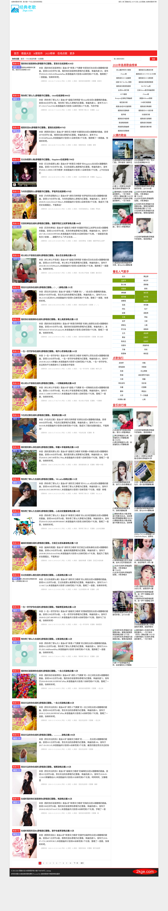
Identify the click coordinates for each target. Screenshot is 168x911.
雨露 (145, 379)
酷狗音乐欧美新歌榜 (146, 82)
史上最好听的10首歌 (123, 70)
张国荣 (146, 301)
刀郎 (145, 321)
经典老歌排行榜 (151, 2)
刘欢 (145, 349)
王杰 (123, 333)
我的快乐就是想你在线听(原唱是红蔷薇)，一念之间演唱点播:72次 (49, 671)
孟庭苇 (123, 280)
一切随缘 (99, 401)
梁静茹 (123, 301)
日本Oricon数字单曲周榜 (146, 90)
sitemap (48, 871)
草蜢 (145, 317)
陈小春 (123, 284)
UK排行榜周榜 (146, 102)
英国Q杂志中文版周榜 (123, 106)
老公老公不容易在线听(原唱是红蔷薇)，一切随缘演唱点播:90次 (48, 383)
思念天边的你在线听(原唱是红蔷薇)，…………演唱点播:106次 (48, 735)
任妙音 (146, 383)
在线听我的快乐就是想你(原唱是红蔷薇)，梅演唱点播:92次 (46, 799)
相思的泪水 (82, 145)
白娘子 (146, 337)
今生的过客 (82, 433)
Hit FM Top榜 (146, 86)
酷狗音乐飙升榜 (146, 127)
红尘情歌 (146, 371)
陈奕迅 (123, 341)
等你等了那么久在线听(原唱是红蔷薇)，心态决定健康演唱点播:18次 (50, 511)
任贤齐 (146, 341)
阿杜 (123, 309)
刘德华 (123, 345)
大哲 (123, 395)
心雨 (97, 589)
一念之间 (100, 688)
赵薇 (123, 313)
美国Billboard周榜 (145, 98)
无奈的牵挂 (82, 241)
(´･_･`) (96, 305)
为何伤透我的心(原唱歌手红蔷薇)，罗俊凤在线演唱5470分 (46, 191)
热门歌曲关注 (126, 2)
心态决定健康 (100, 529)
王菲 (123, 317)
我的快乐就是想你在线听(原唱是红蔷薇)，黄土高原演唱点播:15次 (49, 319)
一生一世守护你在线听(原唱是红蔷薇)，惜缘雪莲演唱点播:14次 (48, 607)
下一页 (76, 863)
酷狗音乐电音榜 (123, 118)
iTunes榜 (124, 74)
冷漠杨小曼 (124, 399)
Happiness (99, 177)
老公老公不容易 (84, 273)
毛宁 (145, 309)
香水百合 (99, 273)
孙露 (123, 387)
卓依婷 (146, 333)
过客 (97, 656)
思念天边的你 (83, 305)
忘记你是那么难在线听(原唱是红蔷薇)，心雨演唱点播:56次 (46, 575)
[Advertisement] (84, 32)
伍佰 (123, 305)
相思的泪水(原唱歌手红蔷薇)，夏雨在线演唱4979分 (43, 128)
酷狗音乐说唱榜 (146, 118)
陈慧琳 (123, 353)
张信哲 (146, 293)
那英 (145, 289)
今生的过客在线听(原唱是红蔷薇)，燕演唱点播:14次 (43, 415)
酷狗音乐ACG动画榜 (123, 78)
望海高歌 (123, 367)
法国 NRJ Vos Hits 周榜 (123, 82)
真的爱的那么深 (84, 465)
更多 (72, 53)
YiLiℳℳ (99, 493)
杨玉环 (146, 280)
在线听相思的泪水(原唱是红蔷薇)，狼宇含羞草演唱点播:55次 (47, 831)
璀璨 (95, 784)
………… (97, 749)
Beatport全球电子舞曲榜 (123, 98)
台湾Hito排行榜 (123, 90)
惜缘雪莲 (99, 624)
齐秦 (123, 349)
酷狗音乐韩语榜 (146, 106)
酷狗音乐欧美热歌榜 (123, 86)
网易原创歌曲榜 (123, 127)
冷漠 (123, 379)
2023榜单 (50, 53)
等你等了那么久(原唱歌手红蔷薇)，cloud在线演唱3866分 (45, 96)
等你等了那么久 (84, 110)
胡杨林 (146, 329)
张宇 (123, 321)
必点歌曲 (142, 2)
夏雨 (94, 145)
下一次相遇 (146, 395)
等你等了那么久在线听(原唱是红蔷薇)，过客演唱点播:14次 (46, 639)
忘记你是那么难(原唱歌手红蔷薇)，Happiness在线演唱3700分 (47, 159)
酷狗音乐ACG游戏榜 (146, 78)
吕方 (123, 276)
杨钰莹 (146, 353)
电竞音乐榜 (124, 102)
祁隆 (145, 363)
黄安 (123, 337)
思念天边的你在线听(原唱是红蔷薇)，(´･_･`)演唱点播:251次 (47, 287)
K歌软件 (38, 53)
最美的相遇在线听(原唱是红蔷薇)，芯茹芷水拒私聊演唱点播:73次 (49, 543)
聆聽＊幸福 (99, 465)
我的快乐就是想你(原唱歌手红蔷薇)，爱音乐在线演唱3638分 (47, 64)
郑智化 (123, 325)
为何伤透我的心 (84, 209)
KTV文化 (135, 2)
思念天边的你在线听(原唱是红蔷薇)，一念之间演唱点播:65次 (47, 703)
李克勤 (146, 305)
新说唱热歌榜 (123, 123)
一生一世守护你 (84, 369)
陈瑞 (123, 375)
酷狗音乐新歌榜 (123, 131)
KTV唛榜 (123, 94)
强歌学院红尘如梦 (99, 241)
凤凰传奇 (146, 345)
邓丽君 (123, 289)
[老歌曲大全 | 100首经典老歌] (23, 9)
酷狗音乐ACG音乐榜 (146, 110)
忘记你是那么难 (84, 177)
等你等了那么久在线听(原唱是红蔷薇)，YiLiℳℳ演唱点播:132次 (49, 479)
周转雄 (146, 284)
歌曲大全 (26, 53)
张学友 (146, 297)
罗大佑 (123, 329)
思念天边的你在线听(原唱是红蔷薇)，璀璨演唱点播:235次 (46, 767)
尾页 (82, 863)
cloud (97, 110)
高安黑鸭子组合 (145, 375)
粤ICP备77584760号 (38, 871)
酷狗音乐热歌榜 (146, 123)
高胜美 (146, 313)
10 (70, 863)
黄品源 (146, 276)
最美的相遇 (82, 560)
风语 (123, 371)
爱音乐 (99, 81)
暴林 (123, 391)
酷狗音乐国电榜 (123, 110)
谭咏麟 (123, 293)
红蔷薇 (94, 81)
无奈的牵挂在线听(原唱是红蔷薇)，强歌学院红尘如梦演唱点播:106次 (51, 223)
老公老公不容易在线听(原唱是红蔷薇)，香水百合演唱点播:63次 (48, 255)
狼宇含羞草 (96, 848)
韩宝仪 (146, 391)
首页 (120, 2)
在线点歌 (62, 53)
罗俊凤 (98, 209)
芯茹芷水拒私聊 (98, 560)
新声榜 (123, 114)
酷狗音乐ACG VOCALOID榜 (146, 74)
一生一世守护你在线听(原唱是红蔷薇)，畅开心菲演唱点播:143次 (49, 351)
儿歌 (145, 325)
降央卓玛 (123, 383)
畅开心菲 (99, 369)
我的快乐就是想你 (84, 81)
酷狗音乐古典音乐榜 (146, 70)
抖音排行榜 (146, 114)
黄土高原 (100, 337)
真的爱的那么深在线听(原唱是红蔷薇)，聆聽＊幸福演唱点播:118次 (50, 447)
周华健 (123, 297)
